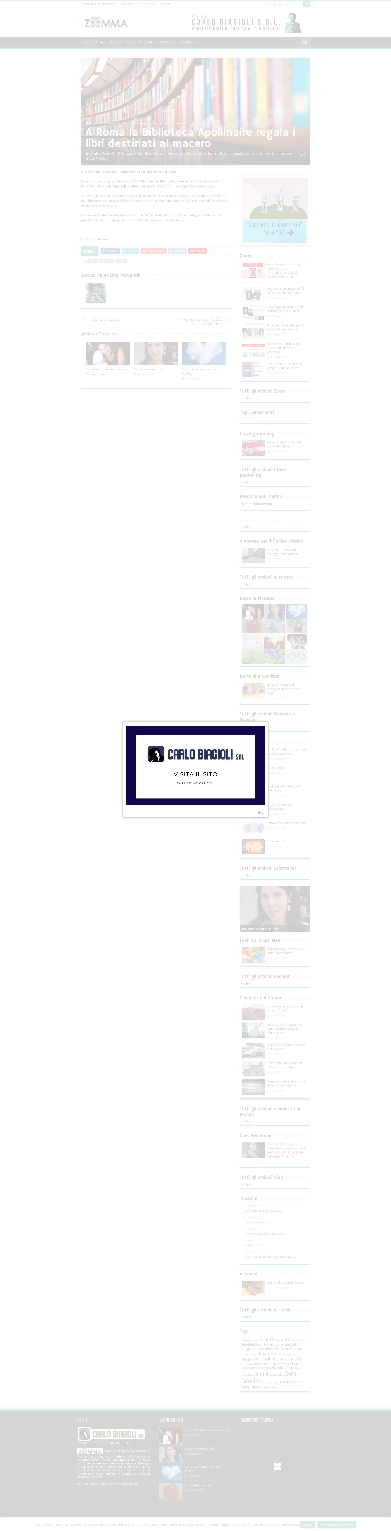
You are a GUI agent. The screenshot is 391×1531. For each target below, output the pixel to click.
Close (261, 813)
